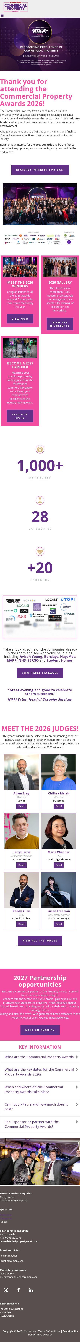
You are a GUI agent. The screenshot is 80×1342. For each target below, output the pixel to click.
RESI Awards (7, 1315)
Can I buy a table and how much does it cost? (36, 1106)
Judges (4, 1221)
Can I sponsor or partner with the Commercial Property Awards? (32, 1124)
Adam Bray (21, 793)
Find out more (20, 416)
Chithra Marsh (58, 793)
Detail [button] (21, 806)
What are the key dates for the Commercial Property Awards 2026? (39, 1071)
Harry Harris (21, 852)
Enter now (5, 1214)
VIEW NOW (20, 318)
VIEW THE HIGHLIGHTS (60, 324)
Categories (6, 1218)
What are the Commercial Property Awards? (40, 1057)
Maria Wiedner (59, 852)
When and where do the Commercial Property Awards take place (34, 1089)
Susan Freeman (58, 911)
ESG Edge (5, 1312)
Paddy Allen (21, 911)
